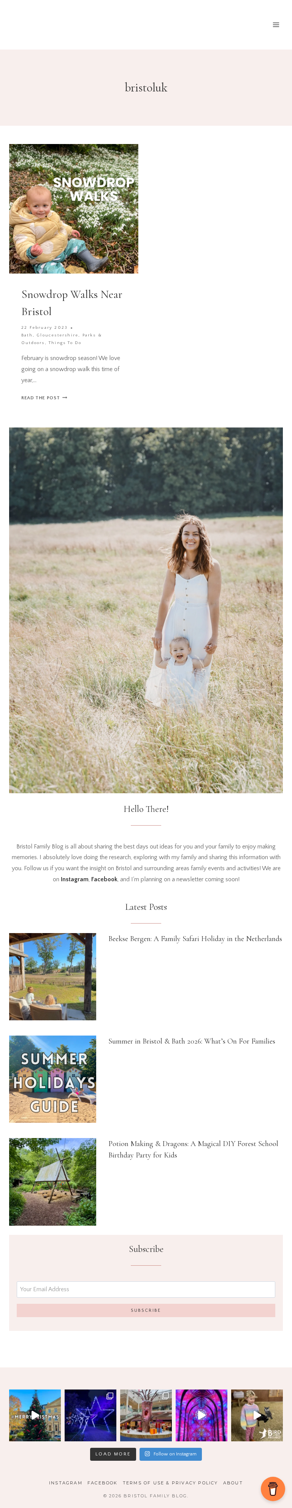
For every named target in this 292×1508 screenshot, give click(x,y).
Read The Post (44, 397)
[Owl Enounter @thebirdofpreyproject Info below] (257, 1415)
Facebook (102, 1483)
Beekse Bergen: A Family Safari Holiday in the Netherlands (195, 938)
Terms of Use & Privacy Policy (170, 1483)
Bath (27, 335)
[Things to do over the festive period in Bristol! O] (35, 1415)
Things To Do (65, 343)
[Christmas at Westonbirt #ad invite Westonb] (90, 1415)
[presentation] (52, 976)
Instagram (66, 1483)
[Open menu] (276, 24)
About (233, 1483)
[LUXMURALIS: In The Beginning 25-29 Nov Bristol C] (201, 1415)
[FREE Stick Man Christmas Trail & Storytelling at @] (146, 1415)
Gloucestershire (57, 335)
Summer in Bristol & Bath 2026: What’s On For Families (191, 1041)
